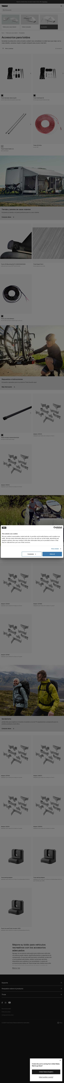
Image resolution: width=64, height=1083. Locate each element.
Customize (31, 554)
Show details (55, 548)
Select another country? (46, 1077)
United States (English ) (46, 1072)
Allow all (52, 554)
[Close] (60, 1060)
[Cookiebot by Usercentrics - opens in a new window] (55, 527)
